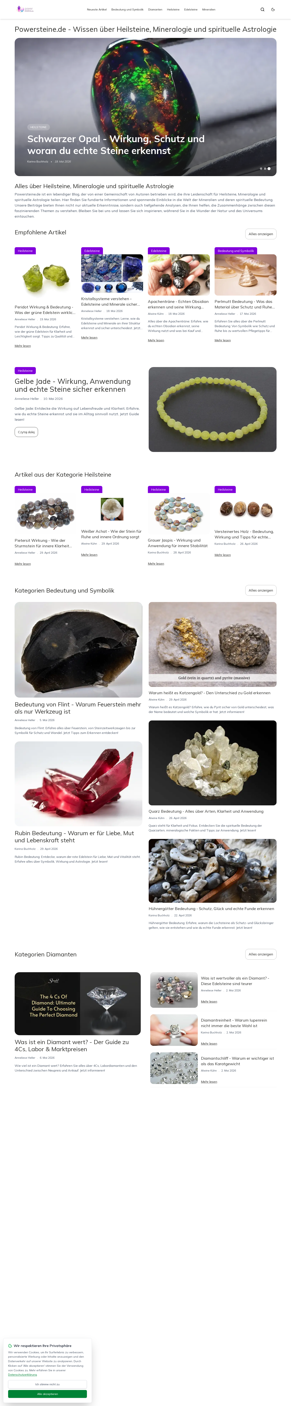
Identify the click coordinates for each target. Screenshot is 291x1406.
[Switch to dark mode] (273, 9)
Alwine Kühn (156, 314)
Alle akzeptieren (47, 1394)
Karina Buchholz (37, 161)
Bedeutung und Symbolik (127, 9)
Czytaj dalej (26, 432)
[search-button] (262, 9)
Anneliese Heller (25, 319)
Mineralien (208, 9)
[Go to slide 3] (268, 168)
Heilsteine (173, 9)
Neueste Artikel (97, 9)
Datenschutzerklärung (22, 1374)
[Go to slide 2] (265, 168)
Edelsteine (191, 9)
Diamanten (155, 9)
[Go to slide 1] (261, 168)
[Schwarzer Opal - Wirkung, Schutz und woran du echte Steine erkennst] (146, 107)
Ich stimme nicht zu (47, 1384)
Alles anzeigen (261, 234)
